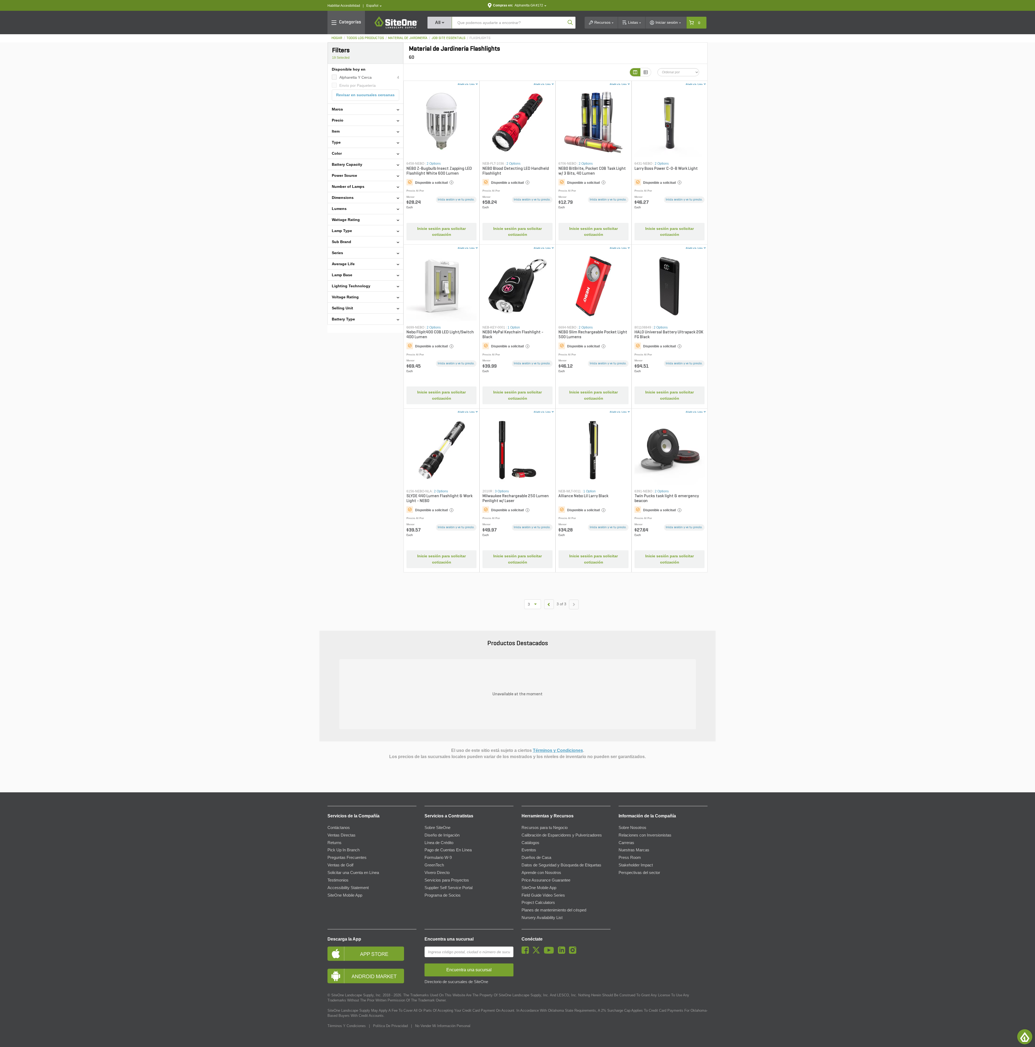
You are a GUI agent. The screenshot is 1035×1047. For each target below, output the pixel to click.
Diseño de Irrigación (442, 835)
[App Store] (371, 953)
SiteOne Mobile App (344, 895)
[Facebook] (527, 952)
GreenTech (434, 865)
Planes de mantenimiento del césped (554, 910)
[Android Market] (371, 976)
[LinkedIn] (563, 952)
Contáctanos (338, 827)
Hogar (337, 38)
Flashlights (480, 38)
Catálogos (530, 843)
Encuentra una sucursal (449, 939)
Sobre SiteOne (437, 827)
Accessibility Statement (348, 888)
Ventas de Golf (340, 865)
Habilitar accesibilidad (343, 6)
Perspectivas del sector (639, 872)
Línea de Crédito (439, 843)
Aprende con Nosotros (541, 872)
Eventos (529, 850)
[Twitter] (538, 952)
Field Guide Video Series (543, 895)
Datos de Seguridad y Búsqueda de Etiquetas (561, 865)
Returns (334, 843)
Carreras (626, 843)
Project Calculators (538, 902)
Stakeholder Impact (636, 865)
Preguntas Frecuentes (347, 857)
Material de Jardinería (407, 38)
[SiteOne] (396, 27)
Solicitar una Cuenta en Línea (353, 872)
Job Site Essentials (448, 38)
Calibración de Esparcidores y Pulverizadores (562, 835)
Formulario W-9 (438, 857)
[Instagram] (574, 952)
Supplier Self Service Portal (448, 888)
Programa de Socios (443, 895)
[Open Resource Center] (1024, 1036)
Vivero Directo (437, 872)
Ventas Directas (341, 835)
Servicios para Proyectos (447, 880)
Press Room (630, 857)
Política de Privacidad (390, 1026)
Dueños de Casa (536, 857)
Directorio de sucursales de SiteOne (456, 982)
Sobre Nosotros (632, 827)
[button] (374, 6)
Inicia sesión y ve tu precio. (456, 199)
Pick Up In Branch (343, 850)
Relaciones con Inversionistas (645, 835)
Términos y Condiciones (558, 750)
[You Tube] (550, 952)
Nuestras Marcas (634, 850)
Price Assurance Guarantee (546, 880)
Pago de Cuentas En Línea (448, 850)
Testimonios (338, 880)
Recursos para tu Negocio (545, 827)
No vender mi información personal (442, 1026)
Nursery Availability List (542, 917)
